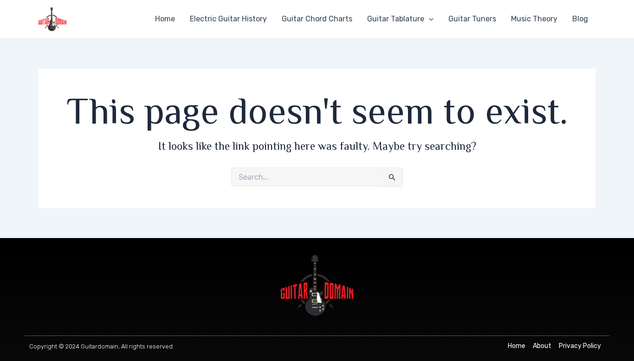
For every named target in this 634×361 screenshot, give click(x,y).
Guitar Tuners (472, 18)
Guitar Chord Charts (317, 18)
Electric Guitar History (228, 18)
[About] (542, 346)
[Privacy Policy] (579, 346)
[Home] (516, 346)
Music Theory (534, 18)
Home (165, 18)
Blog (580, 18)
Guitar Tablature (395, 18)
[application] (428, 19)
